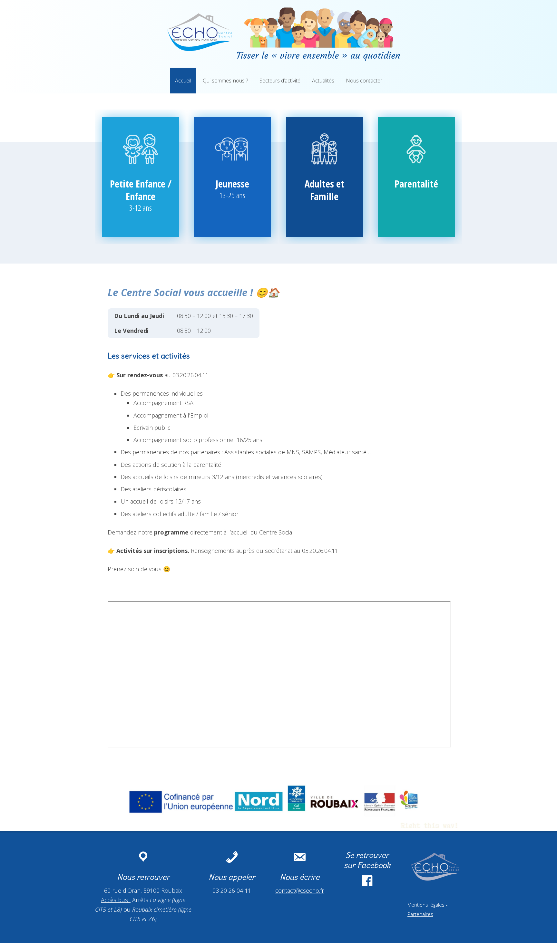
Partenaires (420, 914)
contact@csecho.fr (299, 890)
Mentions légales (426, 904)
